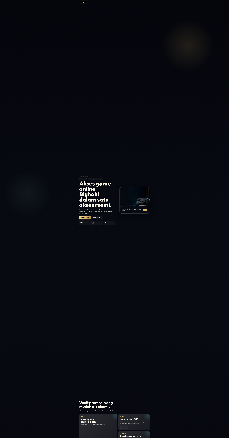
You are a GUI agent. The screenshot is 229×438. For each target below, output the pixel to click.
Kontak (126, 2)
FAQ (123, 2)
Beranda (103, 2)
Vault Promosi (110, 2)
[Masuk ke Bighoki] (83, 2)
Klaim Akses (124, 427)
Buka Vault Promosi (85, 217)
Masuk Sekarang (96, 217)
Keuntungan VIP (117, 2)
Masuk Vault (146, 2)
